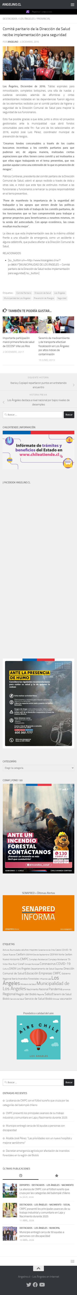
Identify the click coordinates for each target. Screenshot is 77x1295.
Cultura (6, 969)
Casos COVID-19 (63, 949)
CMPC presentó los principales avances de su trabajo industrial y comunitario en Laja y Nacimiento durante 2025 (45, 1212)
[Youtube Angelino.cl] (41, 1284)
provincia (66, 989)
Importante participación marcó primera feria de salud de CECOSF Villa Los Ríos (18, 342)
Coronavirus (48, 964)
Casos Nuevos (9, 954)
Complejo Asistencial (38, 959)
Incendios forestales (28, 978)
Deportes (59, 969)
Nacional (43, 989)
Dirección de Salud (43, 293)
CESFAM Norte (57, 954)
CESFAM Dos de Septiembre (37, 955)
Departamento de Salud (42, 968)
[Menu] (72, 4)
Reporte (40, 994)
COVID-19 (63, 964)
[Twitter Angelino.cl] (28, 1284)
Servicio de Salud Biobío (38, 998)
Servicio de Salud (17, 999)
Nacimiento (32, 989)
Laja (49, 979)
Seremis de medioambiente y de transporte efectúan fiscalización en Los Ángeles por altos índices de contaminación (54, 346)
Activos (6, 950)
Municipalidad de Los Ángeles (17, 298)
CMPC (24, 959)
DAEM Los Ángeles (19, 968)
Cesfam (20, 954)
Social (66, 1204)
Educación (31, 973)
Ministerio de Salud (28, 984)
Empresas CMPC (50, 973)
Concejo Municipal (32, 964)
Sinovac (56, 999)
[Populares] (56, 1176)
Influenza (43, 979)
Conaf (21, 964)
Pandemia (55, 989)
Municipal (54, 1228)
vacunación (66, 998)
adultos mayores (29, 949)
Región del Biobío (26, 994)
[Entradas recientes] (20, 1176)
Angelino (13, 41)
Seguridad (61, 298)
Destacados (10, 18)
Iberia (15, 978)
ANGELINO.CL (11, 4)
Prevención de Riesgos (44, 298)
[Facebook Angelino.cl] (35, 1284)
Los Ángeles (27, 18)
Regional (9, 994)
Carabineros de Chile (46, 950)
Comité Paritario (23, 293)
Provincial (43, 18)
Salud (49, 994)
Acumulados (15, 950)
